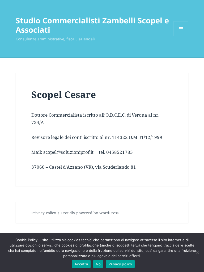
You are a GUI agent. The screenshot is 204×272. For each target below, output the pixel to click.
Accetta (81, 264)
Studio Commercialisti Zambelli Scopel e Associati (92, 25)
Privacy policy (120, 264)
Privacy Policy (43, 212)
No (98, 264)
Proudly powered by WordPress (89, 212)
